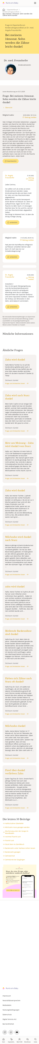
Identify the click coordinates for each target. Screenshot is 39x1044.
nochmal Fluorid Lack (13, 837)
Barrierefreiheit (8, 1024)
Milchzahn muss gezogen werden (17, 827)
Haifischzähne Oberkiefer (14, 823)
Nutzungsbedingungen (11, 1010)
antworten (13, 222)
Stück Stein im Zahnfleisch (14, 844)
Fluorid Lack (9, 840)
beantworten (12, 161)
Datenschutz (7, 1015)
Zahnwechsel (10, 856)
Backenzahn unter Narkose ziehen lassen (20, 848)
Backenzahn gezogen (12, 852)
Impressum (7, 996)
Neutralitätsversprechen (11, 1000)
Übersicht (8, 108)
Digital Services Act (9, 1019)
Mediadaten (7, 1005)
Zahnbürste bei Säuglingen (15, 860)
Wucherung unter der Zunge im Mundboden (16, 832)
